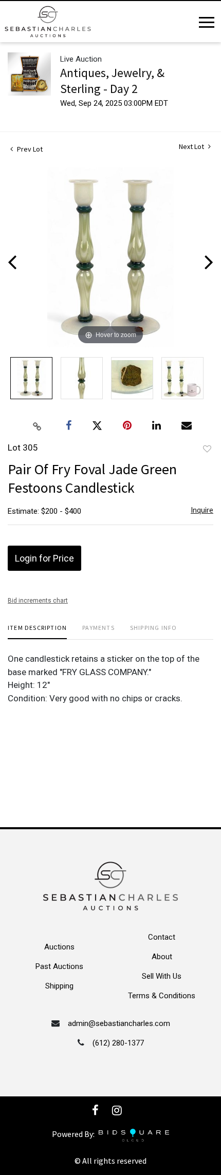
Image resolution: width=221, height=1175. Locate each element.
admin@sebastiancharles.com (119, 1023)
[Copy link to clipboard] (37, 426)
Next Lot (192, 146)
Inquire (202, 510)
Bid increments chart (38, 600)
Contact (161, 937)
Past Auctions (59, 966)
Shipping (59, 986)
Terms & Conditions (161, 995)
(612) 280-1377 (118, 1043)
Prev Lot (29, 149)
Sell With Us (161, 976)
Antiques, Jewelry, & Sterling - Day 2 (112, 81)
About (162, 956)
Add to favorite (207, 449)
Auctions (59, 947)
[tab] (37, 631)
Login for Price (44, 558)
